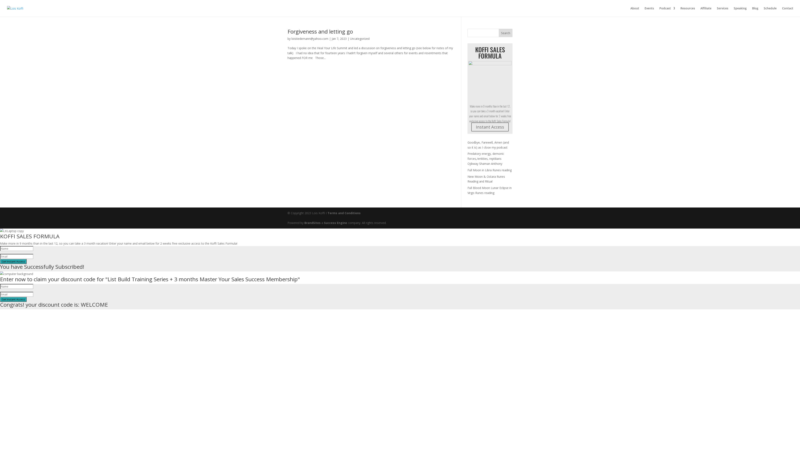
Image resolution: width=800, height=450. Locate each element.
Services (722, 8)
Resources (687, 8)
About (634, 8)
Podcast (665, 8)
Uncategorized (360, 39)
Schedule (770, 8)
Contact (787, 8)
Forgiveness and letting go (320, 31)
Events (649, 8)
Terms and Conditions (344, 213)
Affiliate (705, 8)
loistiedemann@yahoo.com (309, 39)
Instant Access (490, 127)
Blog (755, 8)
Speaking (740, 8)
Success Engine (335, 223)
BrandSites (312, 223)
